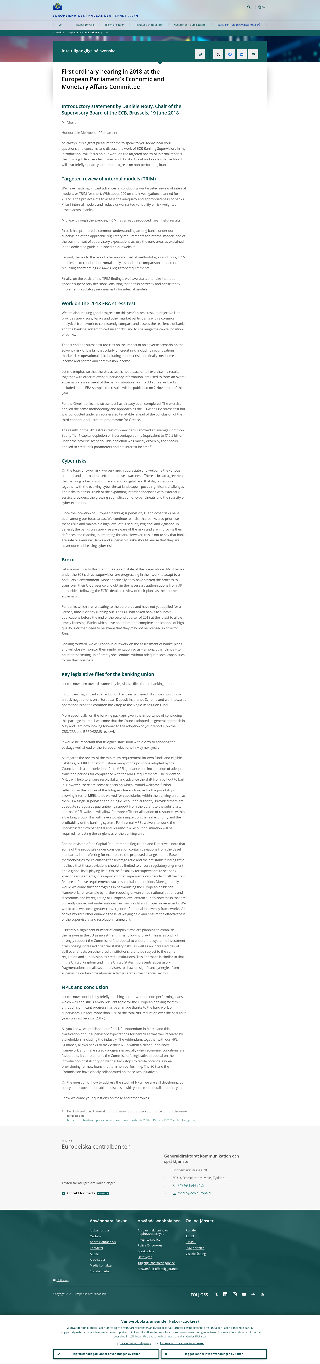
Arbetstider (97, 1259)
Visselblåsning (196, 1253)
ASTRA (190, 1236)
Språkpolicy (146, 1251)
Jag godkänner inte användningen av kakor (214, 1354)
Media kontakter (101, 1265)
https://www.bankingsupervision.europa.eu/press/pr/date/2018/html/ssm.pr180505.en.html (125, 1120)
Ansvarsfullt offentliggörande (158, 1269)
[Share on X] (218, 54)
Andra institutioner (103, 1242)
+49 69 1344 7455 (191, 1185)
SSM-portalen (195, 1248)
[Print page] (200, 54)
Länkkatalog (62, 1280)
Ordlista (95, 1236)
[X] (216, 1294)
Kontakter (96, 1248)
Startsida (58, 33)
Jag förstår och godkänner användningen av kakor (106, 1354)
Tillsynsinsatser (114, 25)
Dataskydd (145, 1257)
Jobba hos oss (100, 1230)
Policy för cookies (150, 1245)
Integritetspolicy (149, 1239)
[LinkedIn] (225, 1294)
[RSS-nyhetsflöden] (263, 1294)
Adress (94, 1253)
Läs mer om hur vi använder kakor (182, 1343)
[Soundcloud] (253, 1294)
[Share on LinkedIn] (242, 54)
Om (61, 25)
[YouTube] (244, 1294)
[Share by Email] (253, 54)
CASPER (191, 1242)
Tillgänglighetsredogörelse (156, 1263)
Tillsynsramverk (84, 25)
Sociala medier (100, 1271)
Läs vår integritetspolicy (135, 1343)
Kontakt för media (81, 1193)
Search (249, 7)
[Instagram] (235, 1294)
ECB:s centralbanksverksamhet (237, 25)
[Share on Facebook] (230, 54)
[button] (255, 7)
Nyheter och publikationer (190, 25)
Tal (106, 33)
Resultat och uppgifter (149, 25)
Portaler (191, 1230)
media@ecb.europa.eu (195, 1193)
